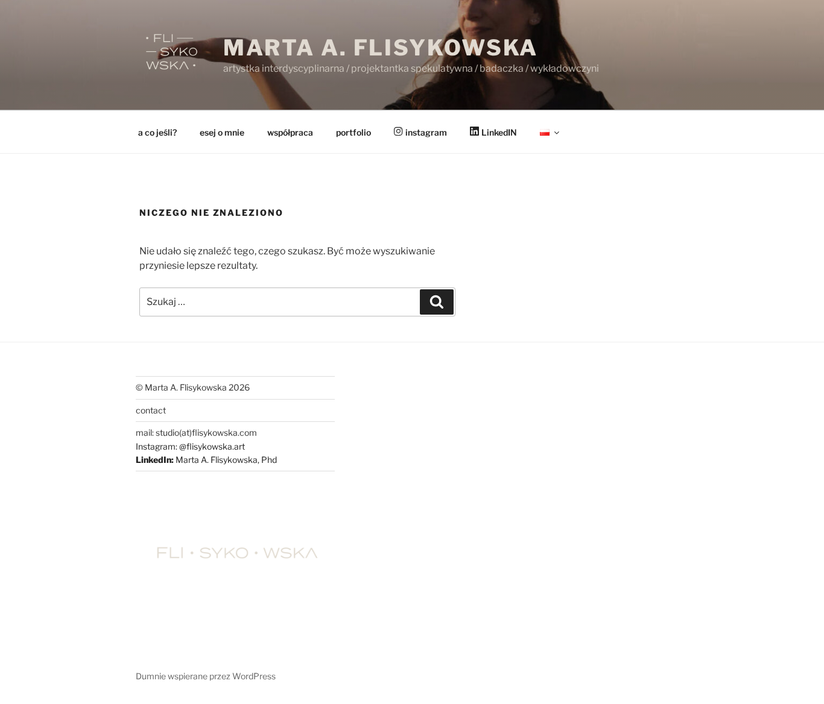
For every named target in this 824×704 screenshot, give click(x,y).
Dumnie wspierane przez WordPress (206, 676)
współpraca (290, 132)
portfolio (353, 132)
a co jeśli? (157, 132)
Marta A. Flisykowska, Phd (226, 459)
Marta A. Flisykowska (381, 47)
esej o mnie (222, 132)
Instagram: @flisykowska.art (190, 446)
